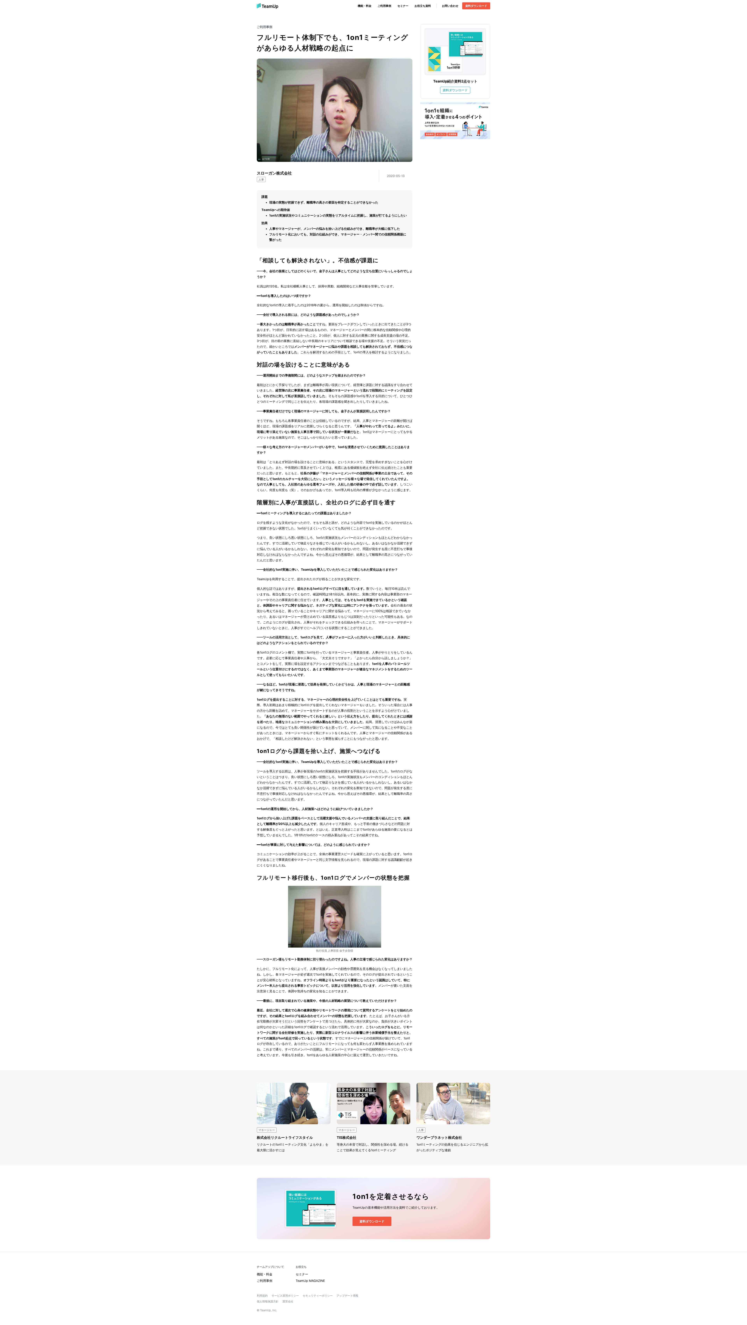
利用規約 (262, 1295)
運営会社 (287, 1301)
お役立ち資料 (423, 5)
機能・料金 (364, 5)
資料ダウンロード (476, 5)
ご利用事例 (384, 5)
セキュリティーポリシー (318, 1295)
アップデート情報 (347, 1295)
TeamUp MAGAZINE (310, 1281)
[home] (267, 6)
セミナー (402, 5)
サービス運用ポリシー (285, 1295)
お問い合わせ (450, 5)
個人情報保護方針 (268, 1301)
